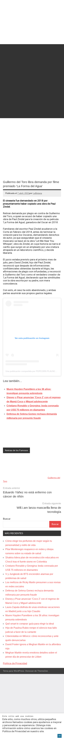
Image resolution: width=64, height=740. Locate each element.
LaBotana (37, 193)
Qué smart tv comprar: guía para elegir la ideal (29, 623)
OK (59, 736)
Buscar (6, 519)
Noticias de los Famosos (16, 450)
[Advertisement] (32, 76)
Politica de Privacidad (15, 663)
